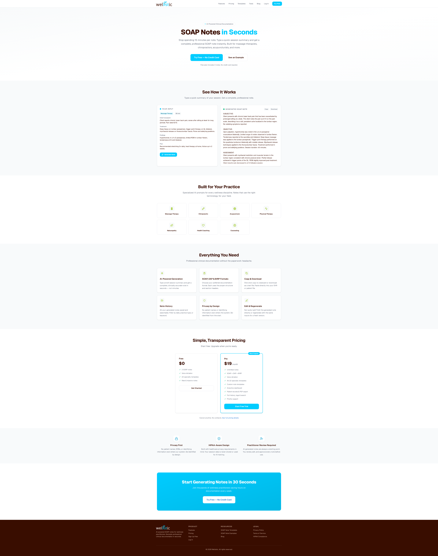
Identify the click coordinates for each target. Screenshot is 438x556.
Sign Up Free (193, 536)
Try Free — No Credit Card (206, 57)
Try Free (277, 4)
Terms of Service (259, 533)
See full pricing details (230, 418)
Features (221, 4)
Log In (266, 4)
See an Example (236, 57)
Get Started (196, 388)
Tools (251, 4)
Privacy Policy (258, 530)
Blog (258, 4)
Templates (242, 4)
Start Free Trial (241, 406)
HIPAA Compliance (260, 536)
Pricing (231, 4)
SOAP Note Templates (229, 530)
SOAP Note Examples (229, 533)
